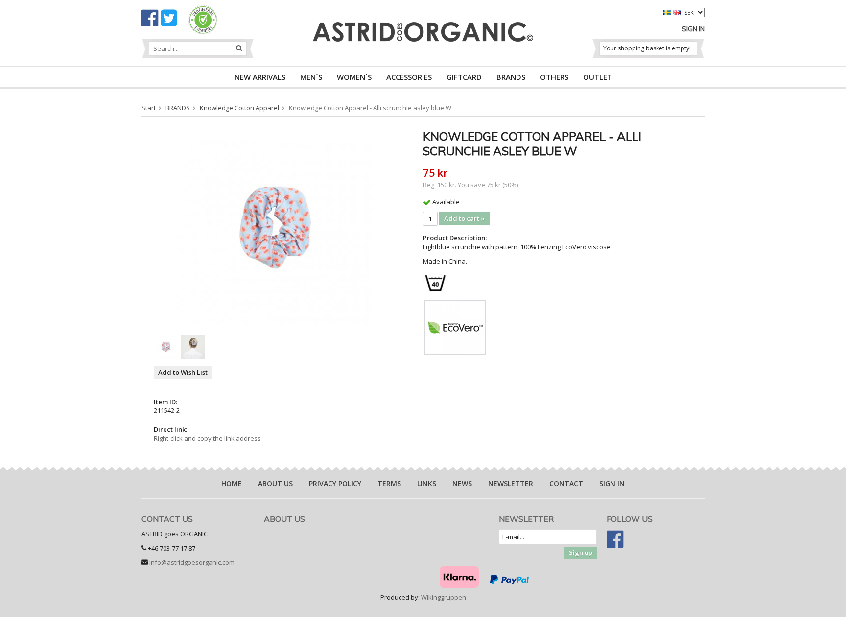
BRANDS (510, 77)
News (462, 483)
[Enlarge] (275, 226)
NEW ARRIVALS (260, 77)
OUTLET (597, 77)
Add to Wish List (183, 372)
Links (426, 483)
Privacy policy (335, 483)
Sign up (580, 552)
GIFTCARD (464, 77)
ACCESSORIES (409, 77)
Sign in (693, 29)
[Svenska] (668, 11)
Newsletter (510, 483)
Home (231, 483)
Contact (566, 483)
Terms (389, 483)
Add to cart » (464, 218)
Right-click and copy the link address (207, 438)
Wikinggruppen (443, 597)
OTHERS (554, 77)
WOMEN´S (354, 77)
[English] (677, 11)
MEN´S (311, 77)
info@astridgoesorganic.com (192, 562)
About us (275, 483)
